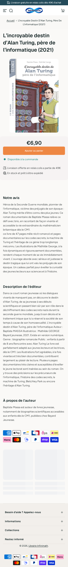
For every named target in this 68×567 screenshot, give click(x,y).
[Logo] (34, 10)
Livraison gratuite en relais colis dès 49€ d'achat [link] (36, 2)
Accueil (11, 20)
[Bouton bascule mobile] (5, 10)
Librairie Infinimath (38, 545)
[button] (11, 10)
